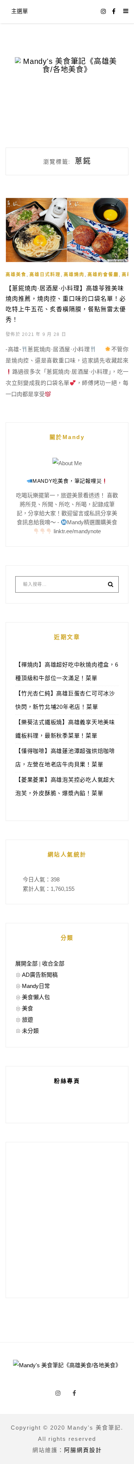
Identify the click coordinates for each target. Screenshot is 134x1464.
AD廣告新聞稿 (40, 975)
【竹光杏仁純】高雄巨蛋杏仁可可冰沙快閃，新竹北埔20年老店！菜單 (65, 700)
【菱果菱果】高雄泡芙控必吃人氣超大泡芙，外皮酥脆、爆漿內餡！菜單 (65, 786)
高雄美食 (16, 274)
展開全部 (26, 963)
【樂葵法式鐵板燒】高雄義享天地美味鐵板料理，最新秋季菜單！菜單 (65, 729)
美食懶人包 (36, 997)
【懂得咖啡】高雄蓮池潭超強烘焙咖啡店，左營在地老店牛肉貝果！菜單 (65, 757)
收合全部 (53, 963)
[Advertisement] (67, 1220)
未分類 (30, 1031)
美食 (27, 1008)
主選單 (19, 11)
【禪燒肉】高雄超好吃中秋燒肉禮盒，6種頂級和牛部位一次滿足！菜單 (66, 671)
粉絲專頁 (67, 1081)
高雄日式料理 (45, 274)
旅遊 (27, 1019)
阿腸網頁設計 (83, 1450)
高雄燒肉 (74, 274)
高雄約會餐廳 (103, 274)
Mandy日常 (36, 986)
